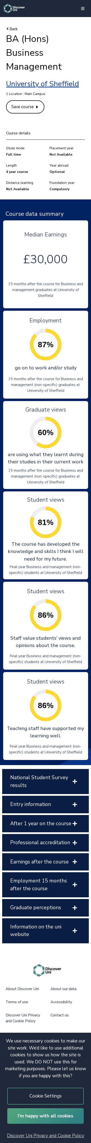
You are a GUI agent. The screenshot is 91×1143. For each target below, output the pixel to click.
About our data (63, 989)
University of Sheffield (42, 84)
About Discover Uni (22, 989)
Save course (23, 107)
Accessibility (61, 1002)
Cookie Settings (45, 1096)
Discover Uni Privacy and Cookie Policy (45, 1136)
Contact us (59, 1015)
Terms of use (17, 1002)
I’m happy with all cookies (45, 1116)
